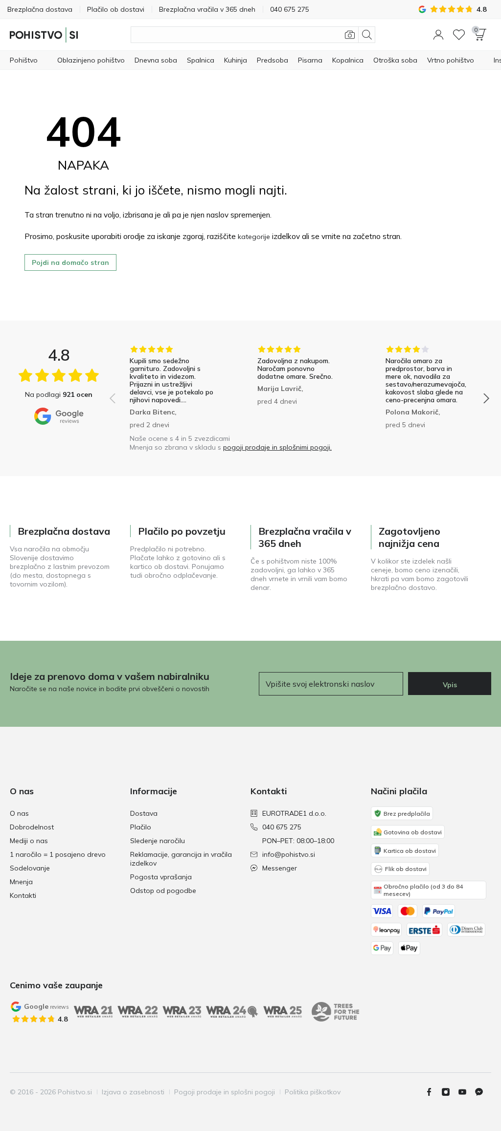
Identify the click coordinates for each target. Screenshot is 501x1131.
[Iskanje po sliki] (350, 34)
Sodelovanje (30, 868)
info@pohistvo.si (288, 854)
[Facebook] (433, 1092)
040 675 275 (281, 827)
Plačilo (140, 827)
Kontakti (23, 895)
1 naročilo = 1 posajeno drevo (58, 854)
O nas (19, 813)
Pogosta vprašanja (161, 876)
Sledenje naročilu (157, 840)
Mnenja (21, 881)
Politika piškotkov (313, 1092)
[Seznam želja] (459, 34)
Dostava (144, 813)
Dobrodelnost (32, 827)
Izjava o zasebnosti (133, 1092)
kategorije (254, 236)
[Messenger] (483, 1092)
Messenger (279, 868)
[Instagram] (449, 1092)
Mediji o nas (29, 840)
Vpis (450, 684)
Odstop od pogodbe (163, 890)
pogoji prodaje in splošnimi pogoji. (277, 447)
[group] (171, 387)
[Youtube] (466, 1092)
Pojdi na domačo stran (70, 262)
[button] (438, 35)
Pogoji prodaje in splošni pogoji (224, 1092)
